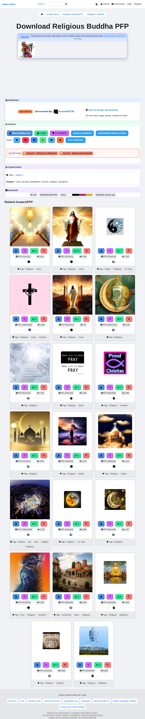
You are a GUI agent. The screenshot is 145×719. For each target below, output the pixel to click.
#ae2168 (82, 195)
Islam (36, 542)
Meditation (35, 182)
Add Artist (25, 111)
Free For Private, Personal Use (103, 110)
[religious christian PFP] (51, 641)
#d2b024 (89, 195)
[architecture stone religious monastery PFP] (72, 573)
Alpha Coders (9, 4)
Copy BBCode (75, 140)
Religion (53, 182)
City (29, 542)
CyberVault (38, 330)
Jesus (81, 269)
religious (19, 175)
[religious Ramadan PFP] (115, 295)
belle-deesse (80, 398)
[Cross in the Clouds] (115, 431)
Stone (76, 615)
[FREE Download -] (101, 319)
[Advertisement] (72, 77)
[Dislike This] (129, 319)
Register (138, 4)
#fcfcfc (69, 195)
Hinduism (42, 615)
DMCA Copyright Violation (125, 701)
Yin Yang (128, 269)
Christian (42, 337)
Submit (105, 4)
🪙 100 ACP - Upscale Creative (40, 153)
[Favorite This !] (109, 319)
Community (119, 4)
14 (77, 251)
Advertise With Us (101, 701)
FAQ (22, 701)
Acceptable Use (71, 701)
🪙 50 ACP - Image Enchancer (76, 153)
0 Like (42, 133)
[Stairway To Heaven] (30, 363)
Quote (81, 405)
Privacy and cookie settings (72, 707)
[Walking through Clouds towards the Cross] (72, 431)
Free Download (20, 133)
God (18, 182)
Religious (29, 269)
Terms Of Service (52, 701)
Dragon (108, 269)
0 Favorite (60, 133)
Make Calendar (82, 133)
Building (21, 542)
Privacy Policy (34, 701)
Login (129, 4)
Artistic (81, 474)
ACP (13, 153)
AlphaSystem (123, 261)
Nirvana (25, 182)
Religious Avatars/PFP (73, 14)
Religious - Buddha (95, 14)
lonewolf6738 (66, 111)
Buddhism (63, 182)
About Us (12, 701)
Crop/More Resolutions (112, 133)
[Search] (66, 4)
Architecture (66, 615)
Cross (38, 269)
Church (45, 182)
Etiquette (86, 701)
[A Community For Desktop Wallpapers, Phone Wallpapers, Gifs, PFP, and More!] (42, 14)
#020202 (75, 195)
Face (22, 615)
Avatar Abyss (53, 14)
